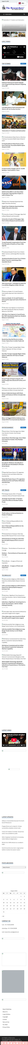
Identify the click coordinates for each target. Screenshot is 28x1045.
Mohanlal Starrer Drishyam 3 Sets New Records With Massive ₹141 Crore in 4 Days (13, 540)
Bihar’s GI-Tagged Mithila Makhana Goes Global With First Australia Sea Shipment (13, 418)
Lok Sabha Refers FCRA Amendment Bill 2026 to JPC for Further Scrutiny (13, 108)
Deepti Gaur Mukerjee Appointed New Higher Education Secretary (13, 207)
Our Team (5, 1024)
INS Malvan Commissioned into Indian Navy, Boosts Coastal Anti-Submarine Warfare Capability (13, 647)
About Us (5, 1011)
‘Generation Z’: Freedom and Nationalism (13, 131)
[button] (23, 25)
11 (7, 902)
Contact (5, 1019)
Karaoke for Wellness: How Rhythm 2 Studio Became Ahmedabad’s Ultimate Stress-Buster (13, 464)
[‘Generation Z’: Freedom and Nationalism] (14, 25)
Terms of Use (6, 1022)
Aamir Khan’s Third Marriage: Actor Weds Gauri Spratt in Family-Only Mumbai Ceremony (14, 439)
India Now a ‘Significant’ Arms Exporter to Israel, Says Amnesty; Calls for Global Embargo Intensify (14, 603)
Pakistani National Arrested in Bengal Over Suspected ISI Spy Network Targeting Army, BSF (14, 84)
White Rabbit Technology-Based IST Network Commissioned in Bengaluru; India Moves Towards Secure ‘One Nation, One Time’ (13, 664)
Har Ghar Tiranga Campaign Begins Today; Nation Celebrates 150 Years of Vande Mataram (14, 355)
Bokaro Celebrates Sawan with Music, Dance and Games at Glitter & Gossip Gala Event (13, 394)
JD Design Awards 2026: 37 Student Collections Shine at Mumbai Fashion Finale (12, 500)
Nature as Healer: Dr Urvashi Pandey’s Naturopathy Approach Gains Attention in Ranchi (14, 299)
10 (3, 902)
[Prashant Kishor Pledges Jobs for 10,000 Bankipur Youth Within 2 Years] (14, 159)
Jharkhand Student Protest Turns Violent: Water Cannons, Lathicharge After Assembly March (14, 260)
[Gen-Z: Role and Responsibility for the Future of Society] (14, 521)
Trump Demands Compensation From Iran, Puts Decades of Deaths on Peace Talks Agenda (14, 244)
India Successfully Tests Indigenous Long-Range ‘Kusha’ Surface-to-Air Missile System (13, 630)
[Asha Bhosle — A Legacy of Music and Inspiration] (14, 562)
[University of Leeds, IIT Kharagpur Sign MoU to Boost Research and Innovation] (14, 215)
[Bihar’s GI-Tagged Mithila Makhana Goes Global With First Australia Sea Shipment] (14, 408)
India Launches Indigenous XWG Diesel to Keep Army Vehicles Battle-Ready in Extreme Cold (14, 587)
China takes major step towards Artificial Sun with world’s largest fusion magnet (13, 617)
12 (10, 902)
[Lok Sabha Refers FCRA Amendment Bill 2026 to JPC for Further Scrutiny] (14, 98)
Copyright (5, 1017)
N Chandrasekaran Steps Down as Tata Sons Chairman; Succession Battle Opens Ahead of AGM (13, 145)
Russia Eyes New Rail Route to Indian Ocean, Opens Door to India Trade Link (13, 340)
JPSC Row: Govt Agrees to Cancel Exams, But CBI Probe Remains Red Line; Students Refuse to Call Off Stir (14, 316)
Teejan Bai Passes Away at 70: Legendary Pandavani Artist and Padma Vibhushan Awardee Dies (13, 480)
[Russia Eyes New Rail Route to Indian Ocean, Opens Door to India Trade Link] (14, 330)
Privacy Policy (6, 1027)
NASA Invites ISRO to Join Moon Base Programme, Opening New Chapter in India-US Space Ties (12, 193)
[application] (14, 740)
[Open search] (24, 14)
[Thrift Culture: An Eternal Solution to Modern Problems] (14, 509)
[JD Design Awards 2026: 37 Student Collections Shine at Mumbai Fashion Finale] (14, 494)
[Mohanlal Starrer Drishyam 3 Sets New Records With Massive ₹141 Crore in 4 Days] (14, 534)
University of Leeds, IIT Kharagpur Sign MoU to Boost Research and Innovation (13, 220)
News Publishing (7, 1009)
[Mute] (22, 745)
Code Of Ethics (6, 1014)
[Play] (4, 745)
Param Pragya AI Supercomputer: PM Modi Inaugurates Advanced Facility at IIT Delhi (14, 380)
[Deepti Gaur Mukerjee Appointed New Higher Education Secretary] (14, 202)
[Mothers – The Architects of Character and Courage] (14, 549)
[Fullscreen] (24, 745)
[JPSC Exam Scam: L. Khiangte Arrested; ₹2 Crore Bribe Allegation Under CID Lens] (14, 274)
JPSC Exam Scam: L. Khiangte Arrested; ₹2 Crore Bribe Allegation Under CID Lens (14, 284)
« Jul (3, 916)
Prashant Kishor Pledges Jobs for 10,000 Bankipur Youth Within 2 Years (13, 169)
